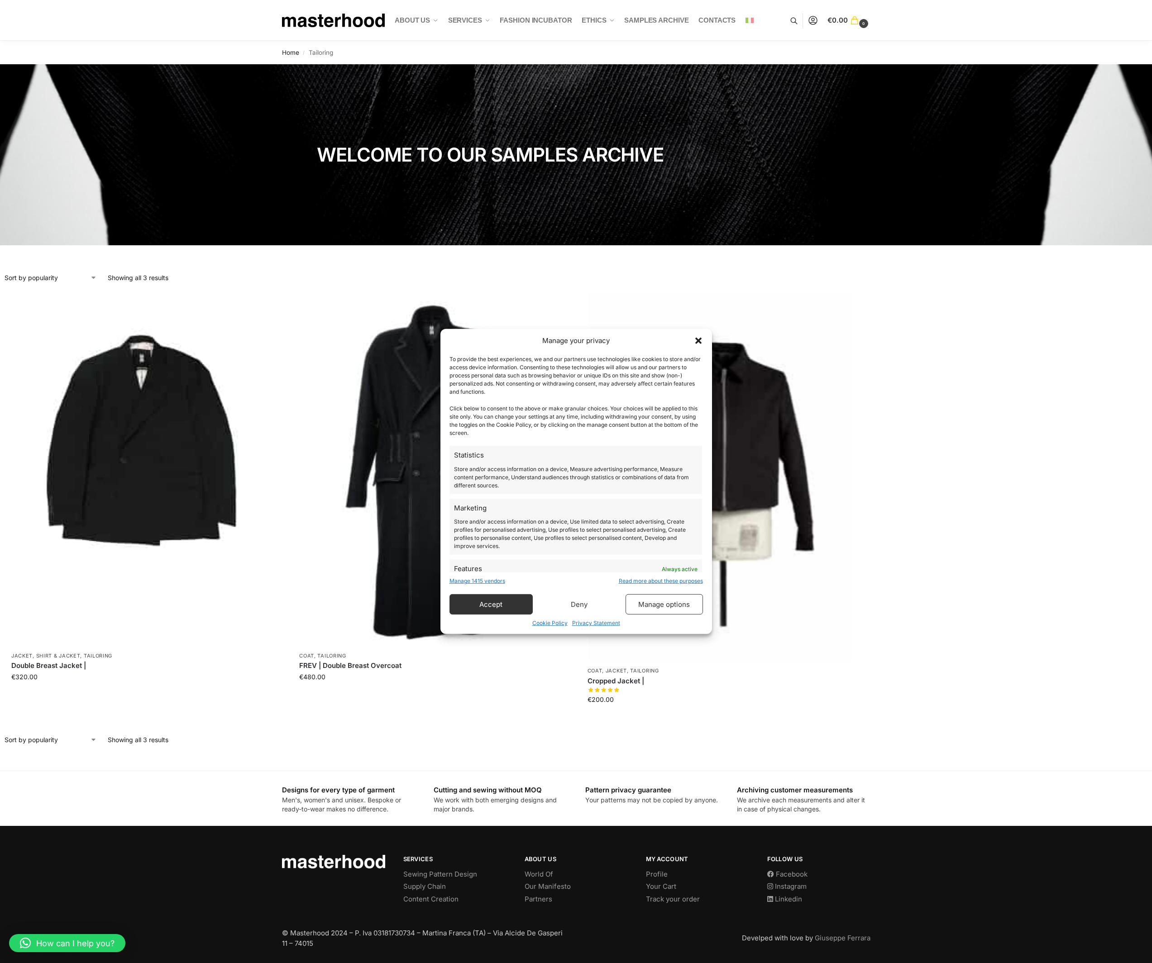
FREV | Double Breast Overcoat (350, 665)
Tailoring (98, 656)
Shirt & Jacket (58, 656)
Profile (657, 874)
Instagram (790, 886)
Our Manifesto (548, 886)
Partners (538, 899)
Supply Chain (424, 886)
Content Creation (431, 899)
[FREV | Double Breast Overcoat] (431, 470)
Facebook (791, 874)
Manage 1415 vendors (477, 580)
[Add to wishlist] (265, 304)
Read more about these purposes (661, 580)
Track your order (673, 899)
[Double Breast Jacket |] (144, 470)
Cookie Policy (550, 623)
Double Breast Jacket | (48, 665)
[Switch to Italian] (750, 20)
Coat (306, 656)
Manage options (664, 604)
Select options (144, 696)
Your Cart (661, 886)
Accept (490, 604)
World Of (539, 874)
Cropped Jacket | (616, 681)
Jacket (22, 656)
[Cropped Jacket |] (720, 477)
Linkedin (787, 899)
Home (290, 52)
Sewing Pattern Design (440, 874)
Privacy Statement (596, 623)
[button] (698, 340)
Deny (579, 604)
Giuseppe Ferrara (842, 938)
